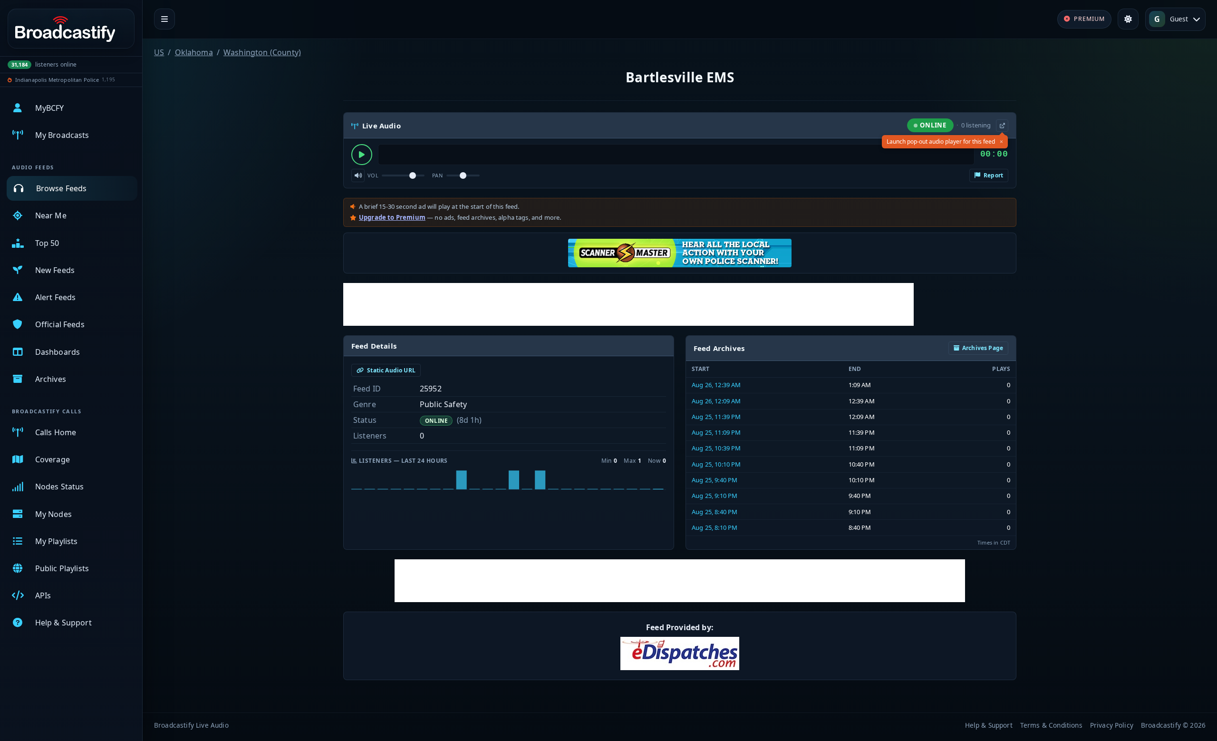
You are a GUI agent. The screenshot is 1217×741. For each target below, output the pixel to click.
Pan (437, 175)
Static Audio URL (390, 370)
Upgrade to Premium (392, 217)
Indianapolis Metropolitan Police (57, 79)
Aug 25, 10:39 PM (716, 448)
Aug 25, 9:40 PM (714, 480)
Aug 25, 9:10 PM (714, 495)
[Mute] (358, 175)
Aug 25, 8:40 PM (714, 511)
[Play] (361, 154)
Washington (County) (262, 52)
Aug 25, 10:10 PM (716, 464)
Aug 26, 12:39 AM (716, 384)
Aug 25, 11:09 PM (716, 432)
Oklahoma (194, 52)
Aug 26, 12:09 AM (716, 401)
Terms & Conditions (1051, 725)
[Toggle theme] (1128, 19)
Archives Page (982, 348)
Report (992, 175)
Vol (372, 175)
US (159, 52)
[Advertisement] (628, 304)
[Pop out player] (1002, 125)
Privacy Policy (1111, 725)
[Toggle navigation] (164, 19)
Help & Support (989, 725)
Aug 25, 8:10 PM (714, 527)
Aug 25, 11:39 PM (716, 416)
